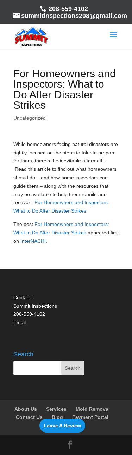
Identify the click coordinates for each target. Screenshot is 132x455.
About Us (25, 409)
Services (56, 409)
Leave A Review (62, 425)
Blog (57, 417)
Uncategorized (29, 118)
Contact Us (29, 417)
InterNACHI (33, 241)
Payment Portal (90, 417)
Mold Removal (93, 409)
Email (19, 322)
